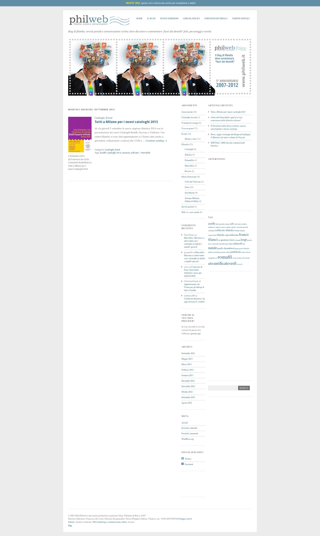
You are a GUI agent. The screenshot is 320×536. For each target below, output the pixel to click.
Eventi (109, 117)
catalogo (211, 230)
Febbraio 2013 (188, 369)
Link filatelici (191, 18)
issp (243, 239)
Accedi (185, 422)
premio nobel (225, 252)
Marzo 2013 (187, 364)
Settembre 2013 (188, 353)
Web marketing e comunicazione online (110, 521)
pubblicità (235, 251)
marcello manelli (218, 244)
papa (237, 248)
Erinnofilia (189, 160)
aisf (235, 224)
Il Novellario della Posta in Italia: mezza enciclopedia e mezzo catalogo (228, 127)
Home (139, 18)
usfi (233, 263)
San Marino (190, 192)
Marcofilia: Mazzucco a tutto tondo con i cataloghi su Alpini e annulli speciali (194, 242)
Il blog (151, 18)
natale (212, 247)
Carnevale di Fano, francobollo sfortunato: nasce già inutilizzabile (193, 271)
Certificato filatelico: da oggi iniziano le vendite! (194, 300)
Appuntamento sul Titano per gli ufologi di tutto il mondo (194, 287)
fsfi (219, 240)
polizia (210, 252)
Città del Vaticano (193, 181)
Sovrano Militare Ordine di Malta (192, 200)
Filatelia (185, 144)
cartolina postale (242, 227)
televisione (246, 258)
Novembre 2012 (188, 386)
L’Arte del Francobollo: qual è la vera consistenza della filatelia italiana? (226, 119)
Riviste (188, 171)
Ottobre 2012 (187, 391)
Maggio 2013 (187, 358)
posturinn (217, 252)
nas (244, 244)
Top (70, 525)
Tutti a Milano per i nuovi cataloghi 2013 (126, 122)
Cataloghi (99, 117)
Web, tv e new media (190, 212)
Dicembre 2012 (188, 380)
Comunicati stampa (190, 122)
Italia (187, 187)
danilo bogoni (240, 230)
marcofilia (228, 244)
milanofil (237, 243)
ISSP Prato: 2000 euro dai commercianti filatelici (228, 144)
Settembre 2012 (188, 397)
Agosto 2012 (187, 402)
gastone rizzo (228, 239)
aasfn (211, 223)
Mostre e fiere (191, 138)
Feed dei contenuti (189, 427)
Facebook (189, 464)
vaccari (239, 264)
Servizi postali (188, 206)
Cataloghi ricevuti (189, 117)
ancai (240, 224)
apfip (228, 227)
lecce (210, 244)
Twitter (188, 458)
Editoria (188, 154)
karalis (249, 240)
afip (217, 224)
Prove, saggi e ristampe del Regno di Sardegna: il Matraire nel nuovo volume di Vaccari (231, 136)
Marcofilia (189, 165)
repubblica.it (212, 258)
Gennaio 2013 (187, 375)
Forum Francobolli (215, 18)
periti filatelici (244, 248)
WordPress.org (188, 438)
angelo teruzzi (221, 227)
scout (234, 258)
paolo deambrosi (226, 248)
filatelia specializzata (227, 234)
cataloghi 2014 (114, 153)
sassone (126, 153)
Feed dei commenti (190, 433)
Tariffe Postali (241, 18)
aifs (232, 223)
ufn (210, 263)
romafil (225, 256)
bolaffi (103, 153)
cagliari (233, 227)
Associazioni (187, 111)
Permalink (145, 153)
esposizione (212, 235)
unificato (135, 153)
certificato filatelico (225, 230)
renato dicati (245, 252)
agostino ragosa (224, 224)
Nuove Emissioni (169, 18)
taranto (239, 258)
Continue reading (156, 140)
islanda (237, 240)
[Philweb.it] (99, 25)
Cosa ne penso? (188, 128)
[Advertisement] (197, 483)
